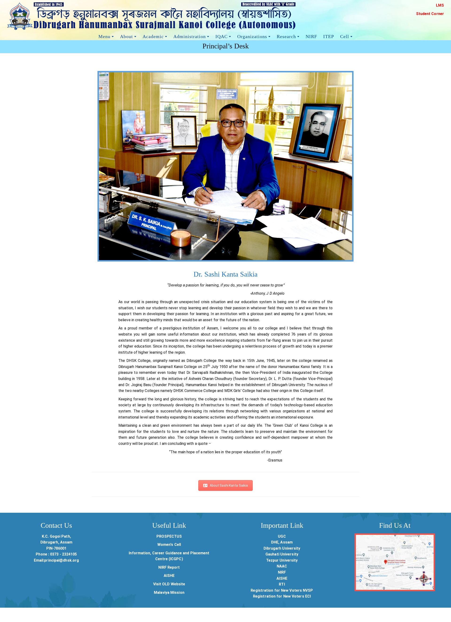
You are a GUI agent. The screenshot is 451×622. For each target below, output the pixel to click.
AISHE (169, 575)
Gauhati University (281, 554)
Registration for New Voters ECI (282, 596)
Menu (104, 36)
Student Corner (430, 14)
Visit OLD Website (169, 584)
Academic (153, 36)
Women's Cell (169, 544)
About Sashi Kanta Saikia (229, 485)
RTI (282, 584)
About (126, 36)
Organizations (252, 36)
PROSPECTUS (169, 536)
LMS (440, 5)
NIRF (311, 36)
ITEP (328, 36)
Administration (189, 36)
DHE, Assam (282, 542)
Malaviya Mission (169, 592)
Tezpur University (282, 560)
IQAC (221, 36)
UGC (282, 536)
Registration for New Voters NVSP (282, 590)
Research (286, 36)
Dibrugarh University (282, 548)
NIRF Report (169, 567)
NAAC (282, 566)
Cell (344, 36)
